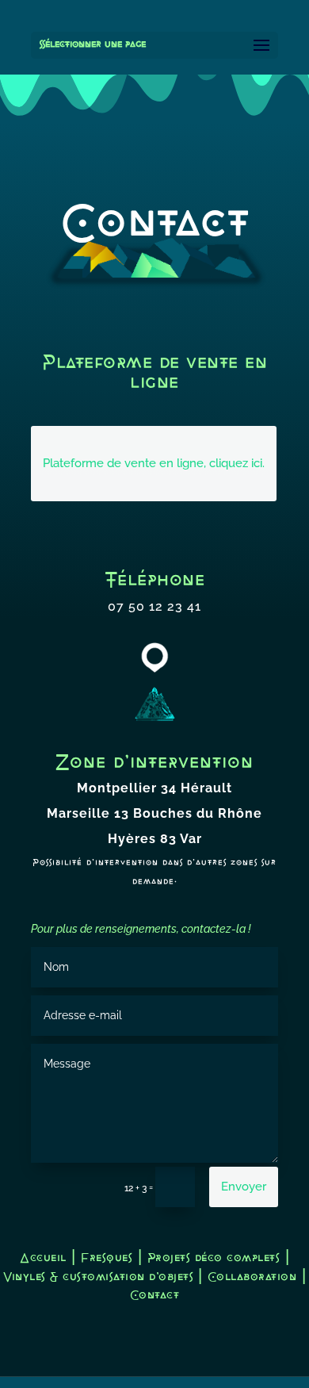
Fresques (106, 1258)
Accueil (43, 1258)
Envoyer (243, 1186)
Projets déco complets (213, 1258)
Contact (155, 1295)
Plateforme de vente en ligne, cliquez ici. (154, 463)
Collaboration (252, 1277)
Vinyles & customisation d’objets (100, 1277)
